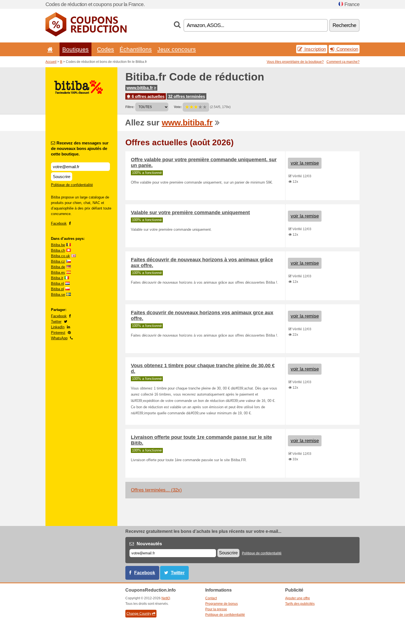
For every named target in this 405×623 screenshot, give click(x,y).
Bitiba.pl (57, 289)
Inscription (314, 49)
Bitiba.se (58, 294)
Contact (211, 598)
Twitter (56, 321)
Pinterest (58, 333)
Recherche (344, 25)
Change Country (138, 614)
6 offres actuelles (147, 96)
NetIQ (165, 598)
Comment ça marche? (343, 62)
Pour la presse (216, 609)
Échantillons (136, 49)
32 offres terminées (186, 96)
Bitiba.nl (57, 283)
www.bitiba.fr (139, 87)
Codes (105, 49)
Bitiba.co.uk (60, 256)
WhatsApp (59, 338)
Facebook (59, 223)
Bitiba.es (58, 272)
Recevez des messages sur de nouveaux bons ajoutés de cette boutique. (80, 148)
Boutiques (75, 49)
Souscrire (61, 176)
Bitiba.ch (58, 250)
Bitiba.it (57, 278)
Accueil (50, 62)
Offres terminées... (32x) (156, 490)
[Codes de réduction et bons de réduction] (86, 35)
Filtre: (129, 107)
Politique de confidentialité (72, 185)
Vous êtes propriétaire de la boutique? (295, 62)
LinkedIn (57, 327)
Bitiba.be (58, 245)
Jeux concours (176, 49)
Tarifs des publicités (300, 604)
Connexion (346, 49)
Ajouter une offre (297, 598)
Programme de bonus (221, 604)
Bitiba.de (58, 267)
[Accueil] (49, 49)
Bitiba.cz (58, 261)
